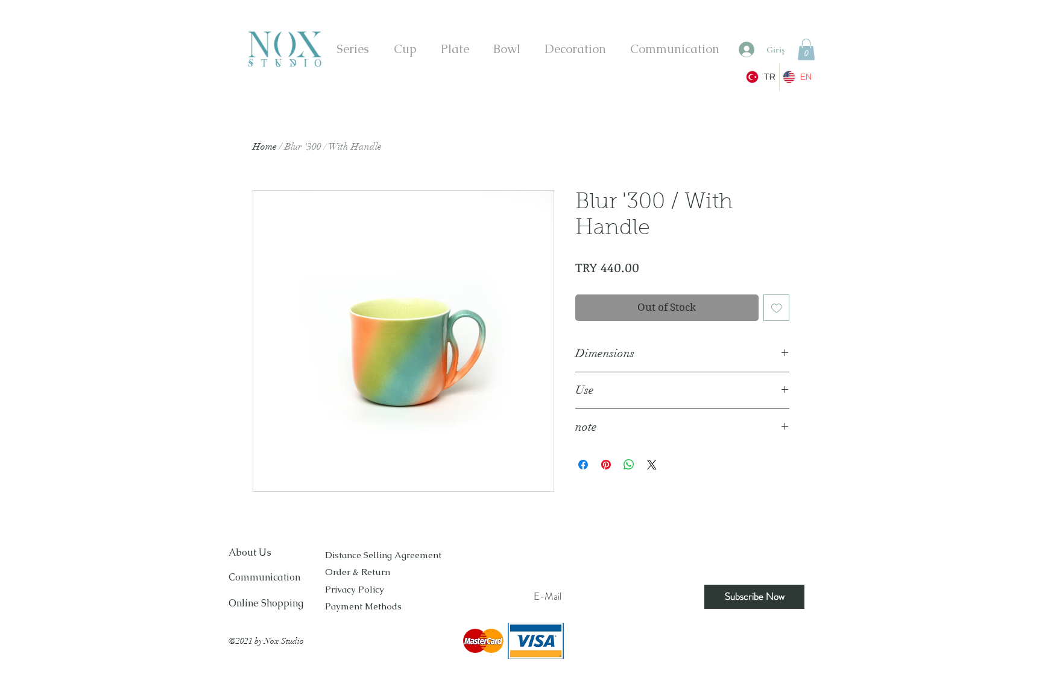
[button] (806, 49)
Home (265, 147)
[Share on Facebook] (583, 464)
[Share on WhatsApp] (629, 464)
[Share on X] (652, 464)
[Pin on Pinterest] (606, 464)
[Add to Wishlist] (776, 307)
